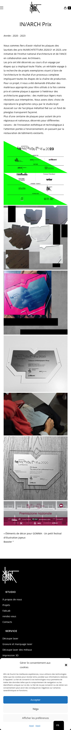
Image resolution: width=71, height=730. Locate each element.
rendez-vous (9, 616)
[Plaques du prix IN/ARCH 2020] (36, 238)
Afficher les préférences (35, 718)
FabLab (6, 610)
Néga (35, 708)
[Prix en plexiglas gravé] (36, 468)
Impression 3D (10, 655)
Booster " (9, 541)
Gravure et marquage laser (17, 644)
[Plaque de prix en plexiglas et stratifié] (36, 363)
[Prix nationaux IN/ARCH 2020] (36, 513)
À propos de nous (12, 599)
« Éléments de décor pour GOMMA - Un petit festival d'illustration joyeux (33, 535)
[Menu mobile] (1, 7)
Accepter (35, 699)
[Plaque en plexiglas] (36, 303)
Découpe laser (10, 638)
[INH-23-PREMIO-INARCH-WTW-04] (36, 173)
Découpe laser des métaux (17, 649)
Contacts (7, 621)
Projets (6, 605)
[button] (66, 665)
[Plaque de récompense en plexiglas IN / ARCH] (36, 414)
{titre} (31, 725)
